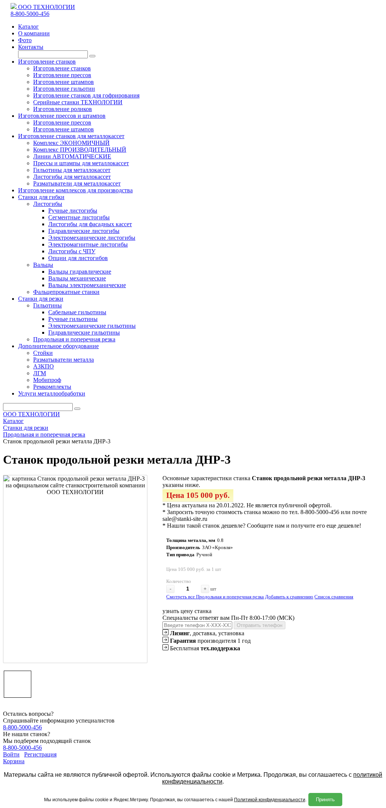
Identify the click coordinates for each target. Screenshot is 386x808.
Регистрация (40, 754)
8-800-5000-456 (30, 14)
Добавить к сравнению (289, 597)
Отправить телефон (259, 625)
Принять (325, 799)
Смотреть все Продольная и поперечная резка (215, 597)
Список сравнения (333, 597)
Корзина (14, 761)
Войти (11, 754)
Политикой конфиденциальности (269, 799)
